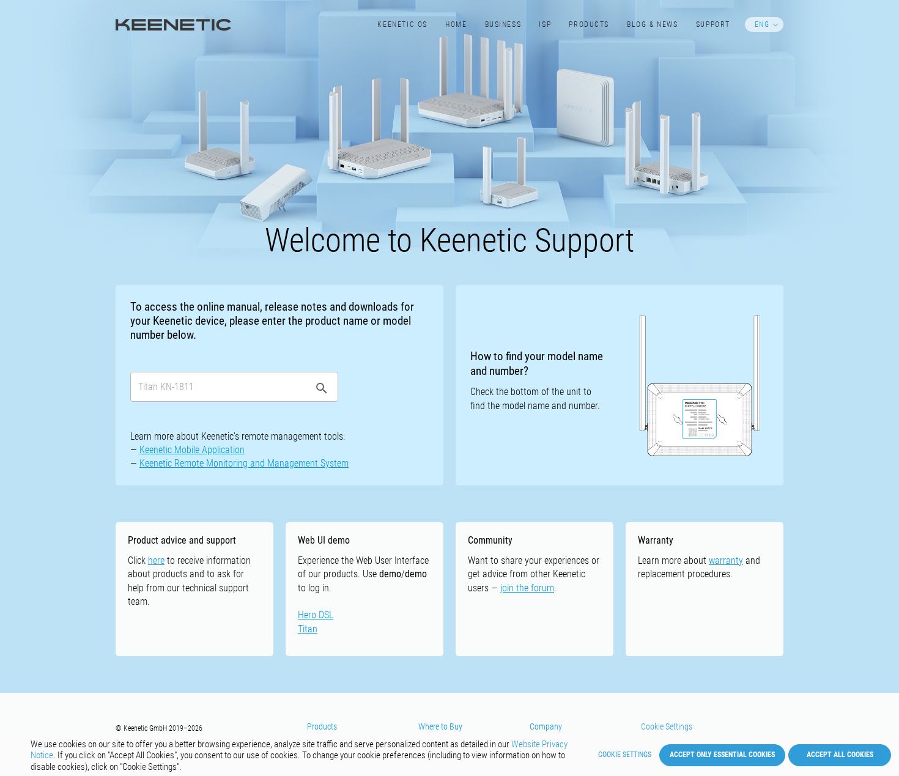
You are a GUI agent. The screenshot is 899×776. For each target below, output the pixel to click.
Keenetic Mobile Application (192, 450)
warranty (726, 560)
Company (546, 726)
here (156, 560)
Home (456, 24)
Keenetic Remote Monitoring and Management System (244, 463)
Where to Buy (440, 726)
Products (589, 24)
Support (713, 24)
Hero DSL (315, 615)
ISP (545, 24)
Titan (307, 629)
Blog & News (652, 24)
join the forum (527, 588)
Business (503, 24)
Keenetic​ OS (402, 24)
